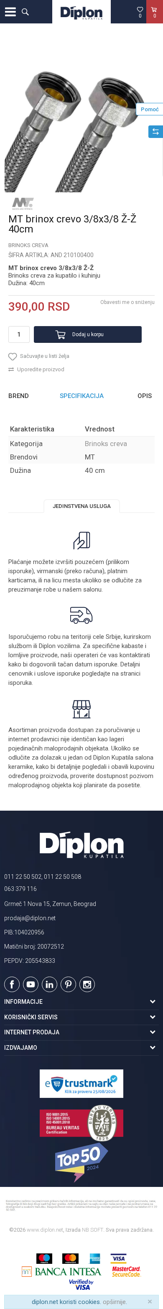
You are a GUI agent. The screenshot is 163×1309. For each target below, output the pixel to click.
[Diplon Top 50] (81, 1163)
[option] (81, 115)
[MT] (23, 203)
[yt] (30, 984)
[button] (25, 11)
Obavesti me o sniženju (127, 302)
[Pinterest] (68, 984)
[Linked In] (49, 984)
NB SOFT (92, 1230)
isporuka (20, 682)
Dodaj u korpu (88, 334)
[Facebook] (12, 984)
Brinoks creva (28, 245)
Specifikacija (82, 396)
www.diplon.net (45, 1230)
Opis (145, 396)
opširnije (114, 1302)
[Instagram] (87, 984)
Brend (18, 396)
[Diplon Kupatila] (81, 11)
